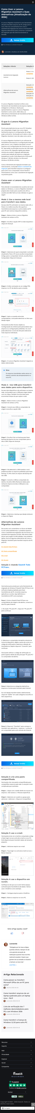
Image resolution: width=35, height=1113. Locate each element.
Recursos (4, 1042)
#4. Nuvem (4, 560)
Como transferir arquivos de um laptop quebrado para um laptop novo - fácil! (17, 995)
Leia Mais (12, 965)
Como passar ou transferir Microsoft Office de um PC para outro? (16, 982)
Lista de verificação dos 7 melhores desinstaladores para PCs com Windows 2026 (16, 1008)
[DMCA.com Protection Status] (21, 1096)
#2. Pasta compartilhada (9, 551)
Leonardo (8, 52)
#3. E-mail (4, 555)
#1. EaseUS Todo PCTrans (9, 547)
